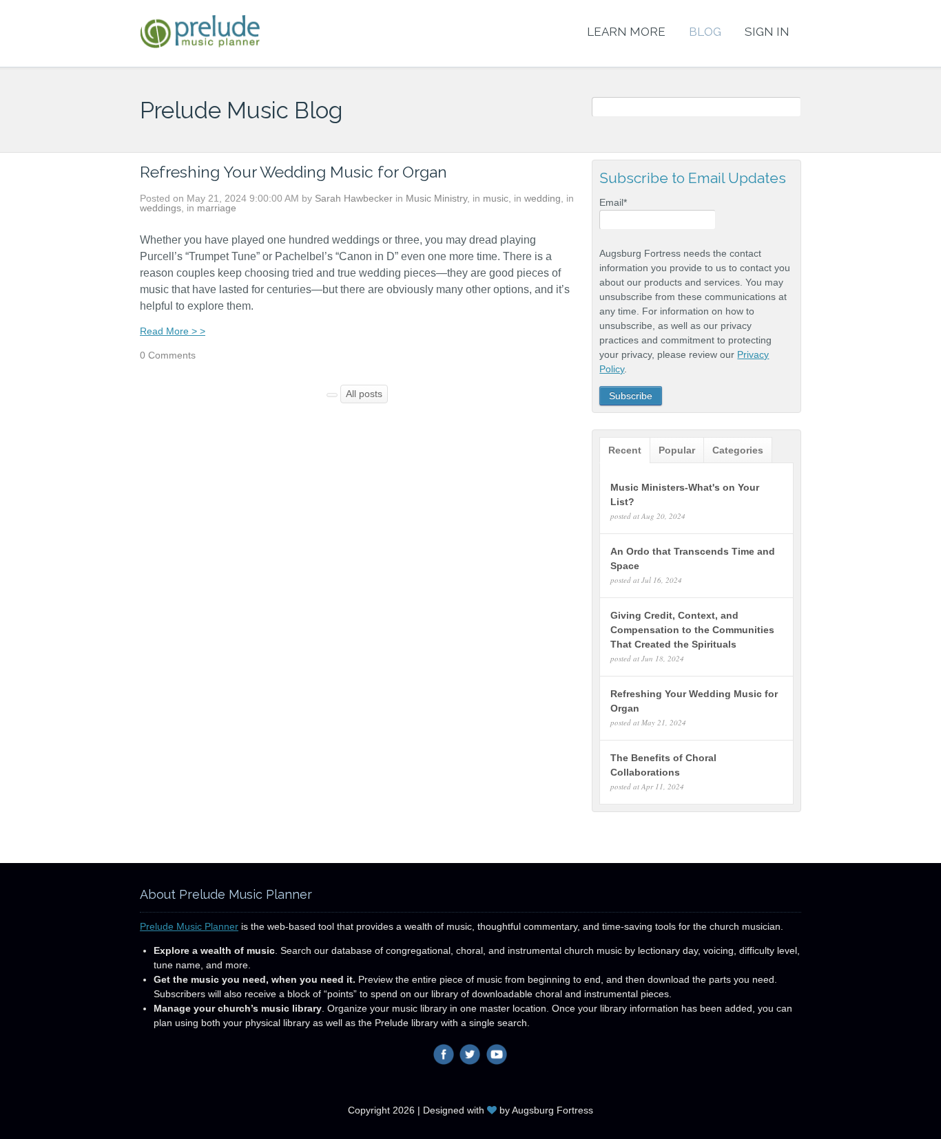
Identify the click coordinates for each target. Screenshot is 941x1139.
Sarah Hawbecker (354, 198)
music (495, 198)
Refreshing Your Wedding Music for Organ (293, 171)
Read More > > (172, 331)
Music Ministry (436, 198)
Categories (737, 450)
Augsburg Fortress (552, 1110)
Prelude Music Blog (241, 110)
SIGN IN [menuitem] (767, 32)
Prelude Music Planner (189, 926)
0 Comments (168, 355)
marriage (216, 207)
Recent (624, 450)
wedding (542, 198)
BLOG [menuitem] (705, 32)
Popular (677, 450)
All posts (364, 393)
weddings (160, 207)
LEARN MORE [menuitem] (626, 32)
